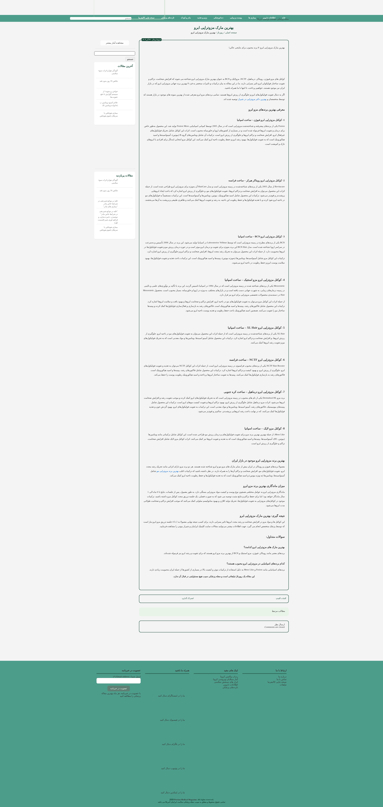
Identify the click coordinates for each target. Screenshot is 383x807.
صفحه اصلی (231, 32)
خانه (283, 18)
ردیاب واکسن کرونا (229, 676)
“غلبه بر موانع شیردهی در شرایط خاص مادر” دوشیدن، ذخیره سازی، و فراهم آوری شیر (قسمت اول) (108, 217)
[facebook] (176, 598)
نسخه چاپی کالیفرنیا (146, 18)
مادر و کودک (186, 18)
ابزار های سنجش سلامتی (226, 682)
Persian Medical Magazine (185, 799)
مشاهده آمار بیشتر (114, 43)
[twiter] (169, 598)
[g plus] (163, 598)
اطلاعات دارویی (269, 18)
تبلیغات (283, 684)
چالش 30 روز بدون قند (109, 81)
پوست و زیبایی (236, 18)
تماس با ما (282, 679)
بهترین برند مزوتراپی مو (168, 471)
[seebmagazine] (134, 18)
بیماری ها (252, 18)
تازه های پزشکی (167, 18)
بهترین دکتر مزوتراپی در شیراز (252, 99)
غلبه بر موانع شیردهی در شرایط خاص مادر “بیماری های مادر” (108, 204)
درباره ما (282, 676)
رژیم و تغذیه (202, 18)
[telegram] (150, 598)
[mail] (143, 598)
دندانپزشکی (218, 18)
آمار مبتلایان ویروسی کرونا (225, 679)
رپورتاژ (220, 32)
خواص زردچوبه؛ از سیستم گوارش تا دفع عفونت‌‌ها (109, 94)
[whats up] (156, 598)
